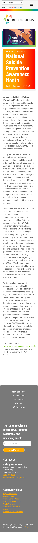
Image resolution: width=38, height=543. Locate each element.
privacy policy (19, 395)
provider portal (19, 391)
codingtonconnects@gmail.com (14, 478)
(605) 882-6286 (9, 475)
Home (10, 52)
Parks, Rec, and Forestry (12, 501)
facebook (20, 407)
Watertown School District (13, 512)
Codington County (9, 496)
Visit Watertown (9, 504)
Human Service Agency (11, 499)
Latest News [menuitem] (20, 52)
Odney (27, 527)
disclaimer (19, 399)
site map (19, 403)
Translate (18, 8)
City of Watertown (10, 494)
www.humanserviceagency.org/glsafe (19, 346)
